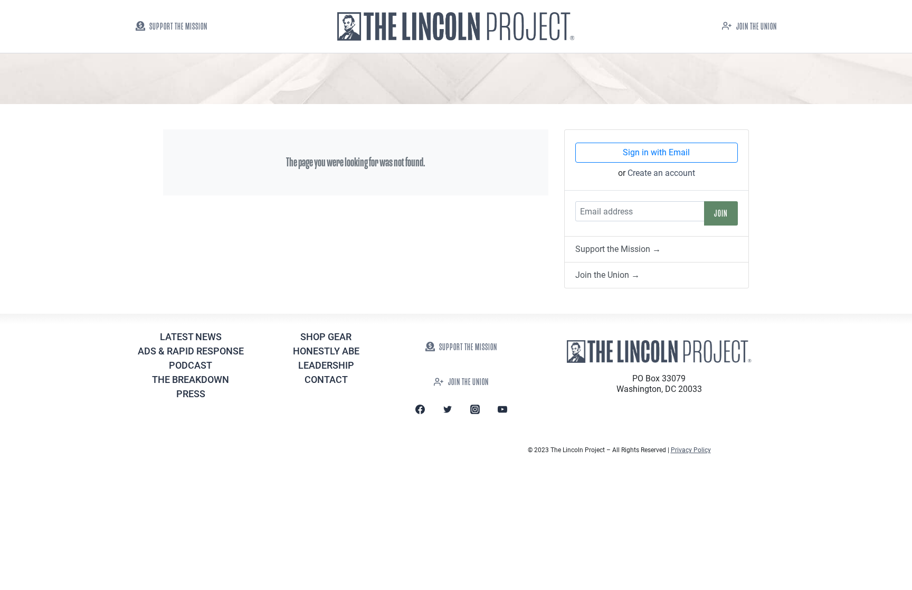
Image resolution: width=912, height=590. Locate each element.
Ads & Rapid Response (191, 351)
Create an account (661, 173)
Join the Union (756, 26)
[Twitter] (447, 409)
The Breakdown (190, 379)
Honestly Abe (326, 351)
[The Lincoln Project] (456, 26)
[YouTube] (502, 409)
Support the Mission (178, 26)
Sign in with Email (656, 152)
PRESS (190, 393)
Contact (326, 379)
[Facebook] (420, 409)
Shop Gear (326, 336)
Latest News (191, 336)
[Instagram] (475, 409)
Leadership (326, 365)
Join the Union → (607, 275)
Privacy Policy (691, 450)
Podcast (190, 365)
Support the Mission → (618, 249)
